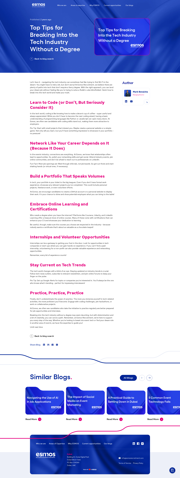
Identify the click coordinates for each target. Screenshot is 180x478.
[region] (90, 5)
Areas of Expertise (57, 443)
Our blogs (129, 5)
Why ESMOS (94, 5)
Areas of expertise (78, 5)
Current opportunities (112, 5)
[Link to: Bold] (90, 470)
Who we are (61, 5)
